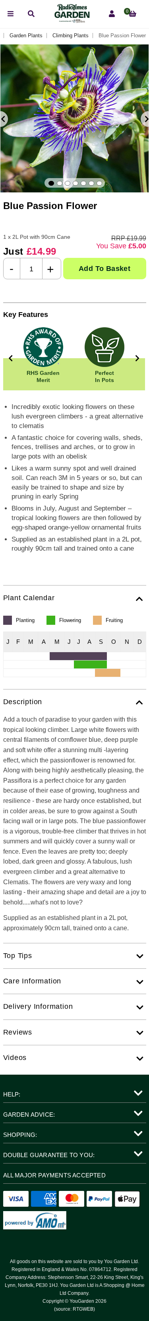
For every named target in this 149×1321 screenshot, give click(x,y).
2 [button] (59, 183)
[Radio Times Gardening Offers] (71, 21)
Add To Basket (104, 269)
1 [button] (51, 183)
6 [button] (91, 183)
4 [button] (75, 183)
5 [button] (83, 183)
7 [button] (99, 183)
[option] (74, 118)
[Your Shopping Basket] (132, 14)
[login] (112, 14)
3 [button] (67, 183)
